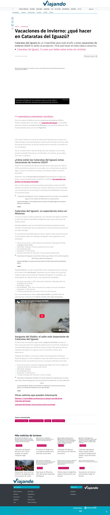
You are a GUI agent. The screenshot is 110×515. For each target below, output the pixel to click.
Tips (52, 9)
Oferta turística (23, 9)
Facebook (73, 491)
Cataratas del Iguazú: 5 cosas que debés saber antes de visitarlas (51, 49)
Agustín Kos (48, 116)
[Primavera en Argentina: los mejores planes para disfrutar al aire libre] (45, 442)
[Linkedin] (12, 25)
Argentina (46, 9)
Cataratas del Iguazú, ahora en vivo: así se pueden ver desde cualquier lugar (23, 452)
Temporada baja (41, 445)
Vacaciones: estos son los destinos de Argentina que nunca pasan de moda (24, 474)
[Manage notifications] (106, 511)
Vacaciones (39, 9)
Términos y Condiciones (19, 513)
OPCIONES (18, 468)
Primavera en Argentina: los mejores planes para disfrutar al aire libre (45, 451)
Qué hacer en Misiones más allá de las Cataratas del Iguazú (45, 474)
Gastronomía (31, 499)
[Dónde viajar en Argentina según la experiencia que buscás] (66, 465)
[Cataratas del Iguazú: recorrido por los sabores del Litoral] (66, 442)
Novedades (19, 445)
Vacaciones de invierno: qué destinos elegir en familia (87, 474)
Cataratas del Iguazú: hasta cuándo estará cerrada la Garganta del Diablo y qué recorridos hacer (87, 453)
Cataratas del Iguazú (49, 123)
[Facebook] (12, 18)
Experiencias (65, 9)
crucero (23, 12)
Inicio (17, 26)
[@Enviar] (12, 28)
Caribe (45, 12)
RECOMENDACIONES (64, 468)
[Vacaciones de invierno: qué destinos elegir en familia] (88, 465)
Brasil (51, 12)
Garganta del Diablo (58, 421)
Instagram (73, 494)
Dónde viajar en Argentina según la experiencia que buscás (66, 474)
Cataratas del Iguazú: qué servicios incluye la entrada (35, 404)
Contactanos (77, 508)
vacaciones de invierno (36, 421)
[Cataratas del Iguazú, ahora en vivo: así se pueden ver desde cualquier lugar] (24, 442)
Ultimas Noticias (32, 502)
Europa (39, 12)
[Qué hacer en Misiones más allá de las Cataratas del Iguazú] (45, 465)
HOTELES (82, 468)
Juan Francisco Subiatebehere (30, 116)
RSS (80, 511)
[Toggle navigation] (12, 9)
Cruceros (73, 9)
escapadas (15, 12)
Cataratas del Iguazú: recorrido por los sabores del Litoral (66, 451)
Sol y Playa (58, 9)
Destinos (32, 9)
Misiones (47, 421)
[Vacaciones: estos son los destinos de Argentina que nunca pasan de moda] (24, 465)
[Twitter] (12, 21)
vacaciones (31, 12)
